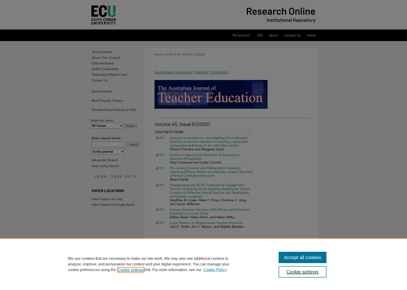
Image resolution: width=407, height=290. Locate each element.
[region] (203, 264)
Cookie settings (131, 270)
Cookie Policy (215, 270)
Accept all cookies (302, 257)
